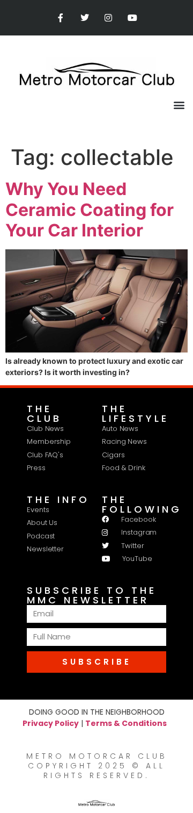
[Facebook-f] (60, 18)
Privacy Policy (51, 723)
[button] (179, 104)
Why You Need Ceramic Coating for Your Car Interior (89, 209)
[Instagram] (108, 18)
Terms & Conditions (126, 723)
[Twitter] (84, 18)
